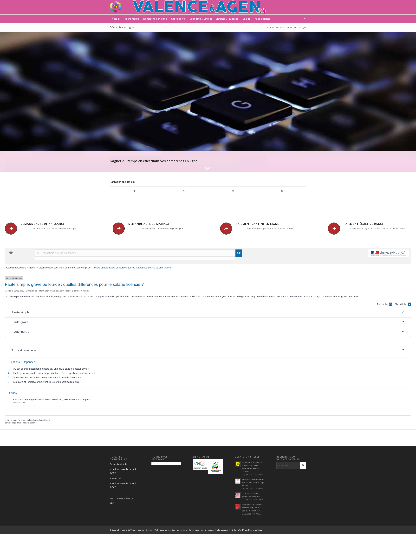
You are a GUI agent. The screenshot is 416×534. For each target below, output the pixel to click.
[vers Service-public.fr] (388, 253)
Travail (33, 267)
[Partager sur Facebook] (134, 191)
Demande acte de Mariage (148, 224)
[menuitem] (116, 19)
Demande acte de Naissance (42, 224)
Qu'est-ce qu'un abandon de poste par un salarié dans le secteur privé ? (51, 368)
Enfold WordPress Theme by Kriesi (247, 530)
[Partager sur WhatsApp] (232, 191)
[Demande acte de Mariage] (119, 229)
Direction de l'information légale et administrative (28, 420)
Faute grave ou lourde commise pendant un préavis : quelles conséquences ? (54, 373)
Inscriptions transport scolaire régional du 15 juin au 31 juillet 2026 (252, 507)
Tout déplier (401, 304)
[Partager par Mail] (281, 191)
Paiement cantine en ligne (257, 224)
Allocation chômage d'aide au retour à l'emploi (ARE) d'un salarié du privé (51, 399)
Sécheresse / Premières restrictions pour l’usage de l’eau (253, 482)
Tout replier (383, 304)
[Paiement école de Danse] (334, 229)
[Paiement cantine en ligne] (226, 229)
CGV (112, 502)
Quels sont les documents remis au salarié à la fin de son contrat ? (48, 377)
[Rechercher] (304, 19)
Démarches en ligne (122, 27)
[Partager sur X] (183, 191)
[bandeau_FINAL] (188, 7)
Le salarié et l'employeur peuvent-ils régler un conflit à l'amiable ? (47, 381)
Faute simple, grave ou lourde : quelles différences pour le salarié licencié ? (133, 267)
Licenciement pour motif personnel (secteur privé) (65, 267)
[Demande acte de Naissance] (11, 229)
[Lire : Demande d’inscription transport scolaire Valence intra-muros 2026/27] (238, 464)
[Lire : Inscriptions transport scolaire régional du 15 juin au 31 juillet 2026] (238, 506)
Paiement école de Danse (364, 224)
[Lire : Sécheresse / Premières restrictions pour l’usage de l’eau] (238, 481)
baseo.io (34, 423)
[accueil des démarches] (11, 252)
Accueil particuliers (16, 267)
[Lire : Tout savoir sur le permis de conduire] (238, 495)
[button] (208, 312)
